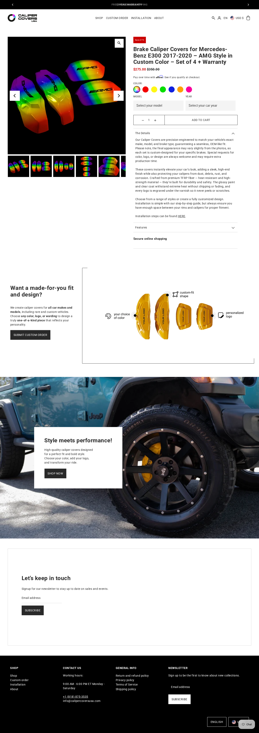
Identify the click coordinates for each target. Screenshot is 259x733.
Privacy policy (125, 680)
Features (141, 227)
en (225, 18)
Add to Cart (201, 120)
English (217, 722)
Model (137, 96)
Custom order (19, 680)
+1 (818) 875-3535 (75, 696)
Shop (13, 675)
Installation (17, 684)
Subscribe (33, 610)
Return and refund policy (132, 675)
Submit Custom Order (30, 335)
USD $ (240, 18)
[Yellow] (154, 89)
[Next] (248, 5)
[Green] (162, 89)
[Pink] (189, 89)
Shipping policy (126, 689)
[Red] (145, 89)
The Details (142, 133)
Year (189, 96)
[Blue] (171, 89)
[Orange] (180, 89)
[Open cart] (248, 18)
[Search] (213, 18)
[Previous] (13, 5)
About (14, 689)
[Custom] (136, 89)
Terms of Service (127, 684)
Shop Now (55, 473)
